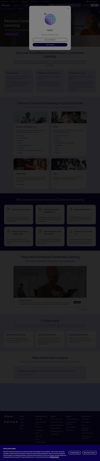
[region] (50, 453)
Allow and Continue (89, 452)
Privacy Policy (55, 457)
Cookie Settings (75, 452)
